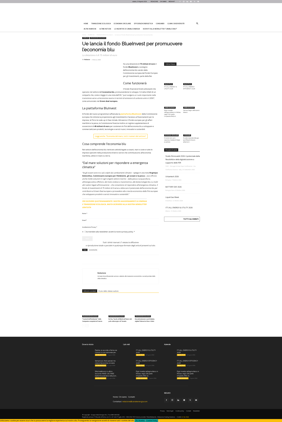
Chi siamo (123, 397)
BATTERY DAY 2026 (173, 187)
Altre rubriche (90, 29)
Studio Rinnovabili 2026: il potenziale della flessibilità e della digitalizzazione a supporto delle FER (182, 159)
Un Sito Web (185, 417)
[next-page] (87, 325)
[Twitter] (194, 1)
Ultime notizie (105, 29)
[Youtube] (198, 1)
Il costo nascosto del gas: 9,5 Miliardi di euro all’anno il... (191, 140)
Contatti (131, 397)
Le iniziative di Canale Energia (127, 29)
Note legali (170, 411)
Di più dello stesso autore (108, 291)
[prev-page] (83, 325)
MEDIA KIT (172, 1)
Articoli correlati (89, 291)
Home (86, 24)
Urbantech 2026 (172, 176)
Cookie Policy (151, 420)
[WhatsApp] (99, 259)
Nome (84, 213)
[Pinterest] (94, 259)
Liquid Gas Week (172, 197)
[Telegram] (191, 1)
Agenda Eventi (168, 84)
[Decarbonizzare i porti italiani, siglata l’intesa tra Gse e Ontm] (147, 309)
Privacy (162, 411)
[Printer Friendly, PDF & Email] (153, 200)
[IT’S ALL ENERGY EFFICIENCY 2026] (191, 79)
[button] (197, 23)
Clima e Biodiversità (175, 24)
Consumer (160, 24)
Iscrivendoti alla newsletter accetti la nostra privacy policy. (110, 232)
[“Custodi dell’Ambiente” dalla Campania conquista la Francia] (94, 309)
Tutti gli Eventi (191, 219)
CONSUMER (187, 135)
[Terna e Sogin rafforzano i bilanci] (191, 103)
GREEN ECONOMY (170, 107)
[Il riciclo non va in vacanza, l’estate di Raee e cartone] (172, 130)
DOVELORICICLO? (101, 354)
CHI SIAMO (163, 1)
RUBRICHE (91, 35)
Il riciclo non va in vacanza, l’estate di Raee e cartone (172, 140)
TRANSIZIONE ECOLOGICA (104, 35)
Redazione (87, 59)
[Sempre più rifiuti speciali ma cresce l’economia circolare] (87, 363)
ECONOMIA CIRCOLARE (171, 135)
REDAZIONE (154, 1)
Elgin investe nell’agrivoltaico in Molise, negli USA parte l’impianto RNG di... (147, 374)
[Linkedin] (187, 1)
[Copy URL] (115, 259)
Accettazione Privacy (89, 227)
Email (84, 220)
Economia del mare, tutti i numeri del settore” (126, 136)
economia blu (93, 250)
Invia (87, 239)
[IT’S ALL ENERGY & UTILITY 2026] (172, 79)
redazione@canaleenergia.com (134, 401)
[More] (120, 259)
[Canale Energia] (141, 12)
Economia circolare (122, 24)
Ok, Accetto (140, 420)
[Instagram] (183, 1)
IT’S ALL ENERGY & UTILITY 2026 (179, 207)
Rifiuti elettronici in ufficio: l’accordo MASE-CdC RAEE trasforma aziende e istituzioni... (106, 374)
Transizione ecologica (101, 24)
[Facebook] (180, 1)
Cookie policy (179, 411)
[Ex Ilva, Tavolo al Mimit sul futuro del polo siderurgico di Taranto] (121, 309)
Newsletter (196, 411)
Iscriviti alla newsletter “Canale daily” (160, 29)
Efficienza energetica (143, 24)
